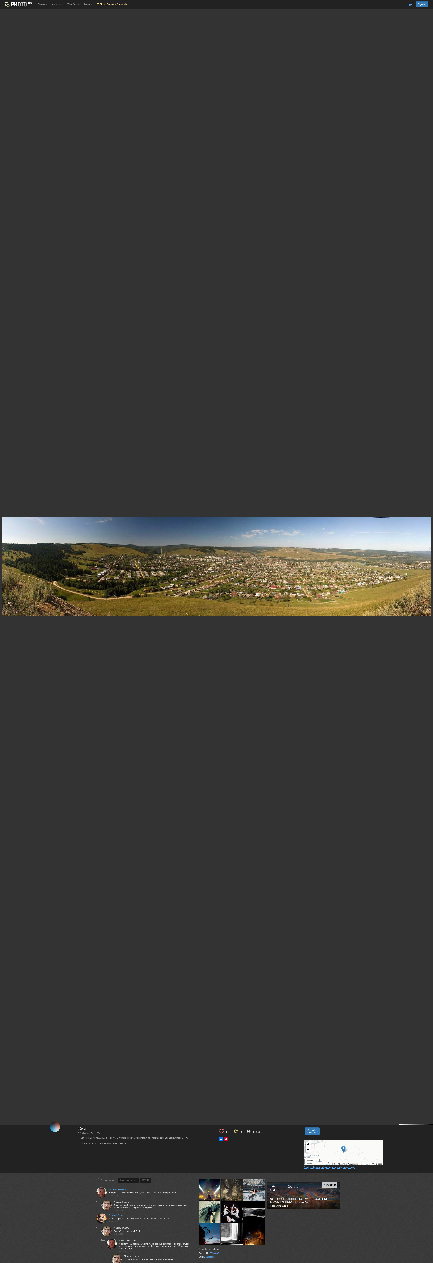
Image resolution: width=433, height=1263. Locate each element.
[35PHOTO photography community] (18, 4)
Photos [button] (42, 4)
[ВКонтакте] (221, 1139)
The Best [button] (72, 4)
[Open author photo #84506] (254, 1234)
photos (214, 1249)
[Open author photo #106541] (254, 1212)
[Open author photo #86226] (210, 1234)
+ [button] (308, 1144)
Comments (108, 1180)
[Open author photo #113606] (232, 1212)
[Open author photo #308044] (210, 1190)
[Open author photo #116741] (210, 1212)
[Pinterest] (226, 1139)
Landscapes (209, 1257)
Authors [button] (56, 4)
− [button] (308, 1149)
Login (410, 4)
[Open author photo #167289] (232, 1190)
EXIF (145, 1180)
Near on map (128, 1180)
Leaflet (327, 1164)
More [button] (87, 4)
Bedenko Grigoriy (117, 1215)
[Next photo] (429, 548)
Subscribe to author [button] (312, 1131)
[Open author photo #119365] (254, 1190)
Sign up (422, 4)
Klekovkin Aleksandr (118, 1189)
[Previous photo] (3, 548)
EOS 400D (214, 1253)
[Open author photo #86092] (232, 1234)
